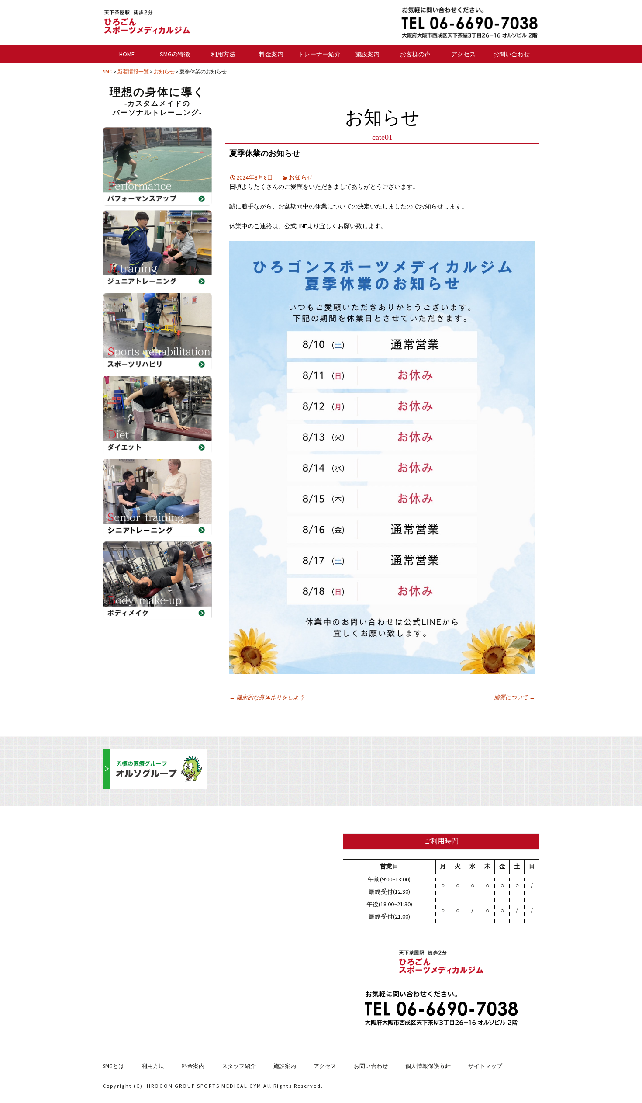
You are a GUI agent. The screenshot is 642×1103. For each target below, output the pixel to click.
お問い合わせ (371, 1066)
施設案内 (284, 1066)
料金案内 (193, 1066)
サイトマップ (485, 1066)
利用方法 (153, 1066)
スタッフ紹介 (239, 1066)
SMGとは (113, 1066)
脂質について (514, 697)
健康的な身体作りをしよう (266, 697)
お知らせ (301, 177)
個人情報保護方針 (428, 1066)
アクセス (325, 1066)
